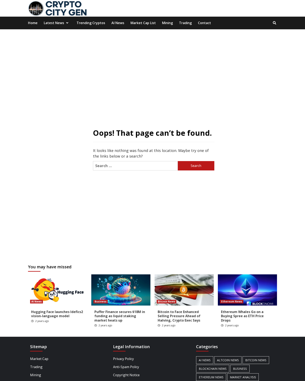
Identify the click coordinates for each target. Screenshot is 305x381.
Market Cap (39, 358)
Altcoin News (228, 360)
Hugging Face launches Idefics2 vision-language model (57, 313)
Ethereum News (231, 301)
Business (100, 301)
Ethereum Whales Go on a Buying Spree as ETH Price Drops (242, 316)
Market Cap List (143, 23)
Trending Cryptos (91, 23)
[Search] (274, 23)
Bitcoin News (166, 301)
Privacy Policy (123, 358)
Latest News (54, 23)
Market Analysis (243, 377)
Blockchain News (213, 369)
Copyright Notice (126, 375)
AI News (117, 23)
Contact (204, 23)
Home (33, 23)
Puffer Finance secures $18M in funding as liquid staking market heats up (119, 316)
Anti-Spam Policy (126, 367)
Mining (167, 23)
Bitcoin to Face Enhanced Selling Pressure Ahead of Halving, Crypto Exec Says (179, 316)
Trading (185, 23)
